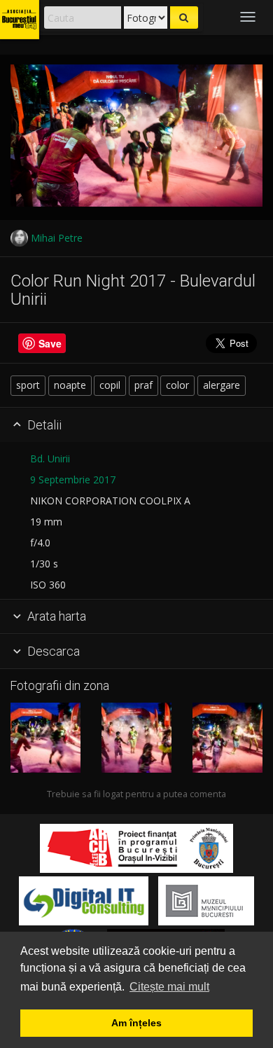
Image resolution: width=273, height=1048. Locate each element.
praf (143, 385)
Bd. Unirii (50, 458)
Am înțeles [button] (136, 1022)
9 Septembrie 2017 (72, 479)
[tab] (136, 425)
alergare (221, 385)
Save (50, 343)
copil (109, 385)
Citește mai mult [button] (169, 987)
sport (28, 385)
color (177, 385)
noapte (70, 385)
